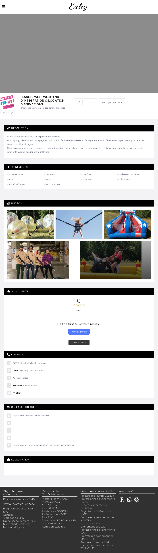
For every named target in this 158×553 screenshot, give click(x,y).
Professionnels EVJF (54, 514)
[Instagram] (129, 499)
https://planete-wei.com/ (34, 363)
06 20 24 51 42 (32, 385)
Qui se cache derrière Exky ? (20, 520)
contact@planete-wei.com (32, 370)
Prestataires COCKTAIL (55, 511)
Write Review (79, 331)
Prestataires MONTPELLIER (97, 495)
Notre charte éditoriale (17, 524)
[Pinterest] (136, 499)
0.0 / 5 (91, 102)
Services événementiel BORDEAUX (94, 507)
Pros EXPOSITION (52, 523)
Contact (8, 514)
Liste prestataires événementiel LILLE (93, 525)
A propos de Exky (14, 517)
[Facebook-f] (122, 499)
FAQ (5, 511)
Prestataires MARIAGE (55, 498)
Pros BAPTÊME (51, 508)
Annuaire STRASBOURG (95, 542)
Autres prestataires (53, 526)
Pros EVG (47, 517)
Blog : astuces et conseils (18, 508)
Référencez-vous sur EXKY (19, 499)
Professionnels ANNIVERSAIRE (51, 503)
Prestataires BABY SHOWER (59, 520)
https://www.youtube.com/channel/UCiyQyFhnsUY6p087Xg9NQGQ (43, 445)
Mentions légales (13, 527)
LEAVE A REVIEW (79, 342)
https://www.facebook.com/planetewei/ (31, 415)
